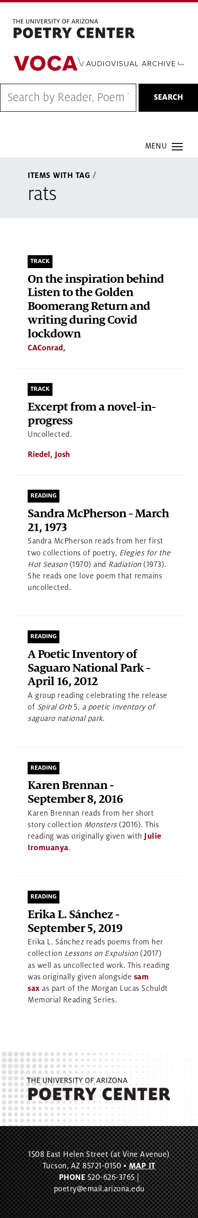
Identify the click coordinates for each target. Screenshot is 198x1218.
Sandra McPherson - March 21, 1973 (98, 521)
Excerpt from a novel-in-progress (92, 414)
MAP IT (142, 1166)
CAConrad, (46, 348)
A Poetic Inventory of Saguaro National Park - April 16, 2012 (89, 668)
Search (168, 97)
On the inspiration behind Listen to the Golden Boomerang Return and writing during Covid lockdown (96, 306)
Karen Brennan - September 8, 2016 (75, 792)
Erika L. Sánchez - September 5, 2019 (75, 922)
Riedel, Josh (49, 455)
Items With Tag (59, 176)
